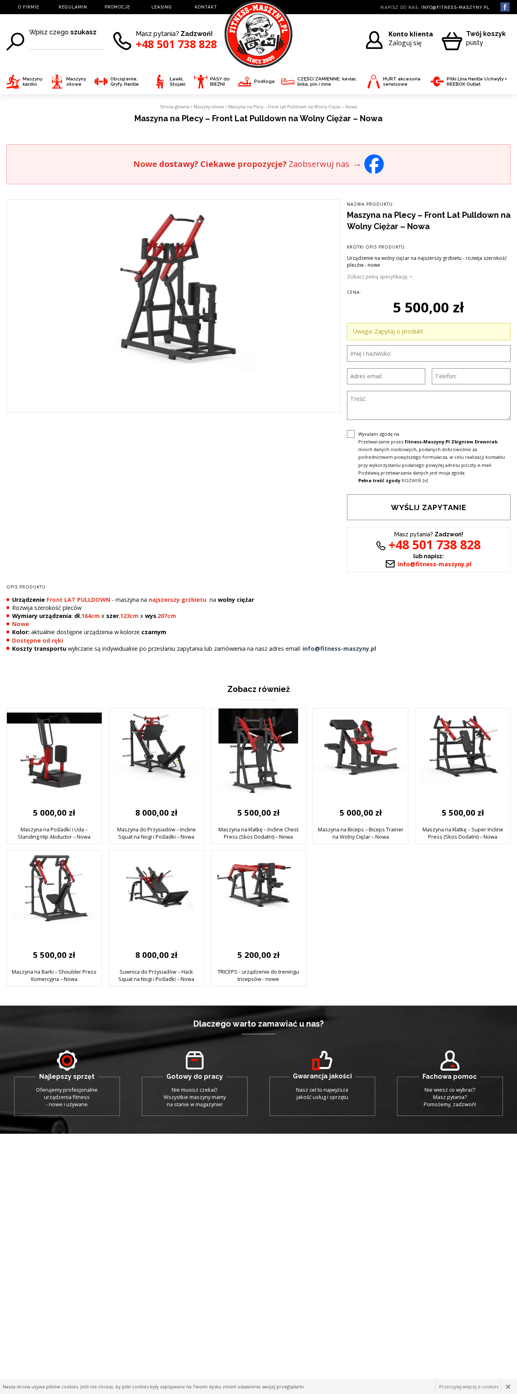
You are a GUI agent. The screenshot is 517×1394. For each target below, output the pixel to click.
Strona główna (174, 107)
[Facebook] (374, 163)
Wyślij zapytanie (429, 507)
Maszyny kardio (32, 81)
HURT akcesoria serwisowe (401, 81)
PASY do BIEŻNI (220, 81)
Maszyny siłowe (76, 81)
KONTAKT (206, 6)
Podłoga (264, 81)
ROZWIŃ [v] (414, 480)
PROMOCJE (117, 6)
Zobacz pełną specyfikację (377, 277)
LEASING (161, 6)
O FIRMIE (28, 6)
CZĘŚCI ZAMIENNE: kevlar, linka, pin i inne (327, 81)
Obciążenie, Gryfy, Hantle (124, 81)
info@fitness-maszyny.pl (455, 7)
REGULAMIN (73, 6)
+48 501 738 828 (176, 44)
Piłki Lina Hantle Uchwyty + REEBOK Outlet (477, 81)
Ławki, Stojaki (177, 81)
